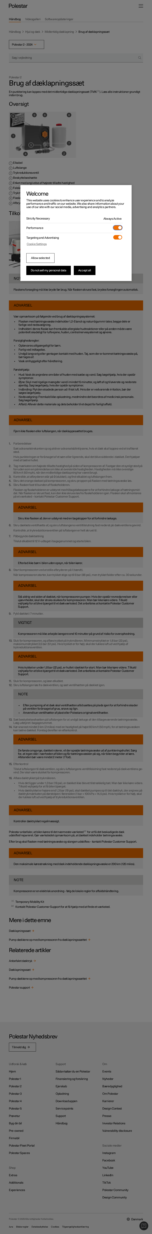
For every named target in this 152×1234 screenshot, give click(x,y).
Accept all (84, 270)
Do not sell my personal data (48, 270)
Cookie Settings (37, 244)
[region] (76, 233)
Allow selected (40, 258)
